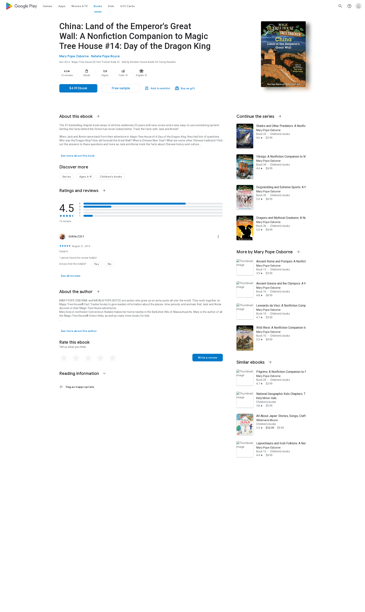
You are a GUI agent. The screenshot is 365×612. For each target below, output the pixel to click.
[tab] (47, 6)
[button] (126, 75)
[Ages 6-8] (85, 176)
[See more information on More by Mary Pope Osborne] (298, 251)
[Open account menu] (358, 6)
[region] (135, 73)
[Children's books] (111, 176)
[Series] (66, 176)
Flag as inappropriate (76, 387)
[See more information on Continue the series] (279, 116)
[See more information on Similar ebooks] (270, 362)
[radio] (63, 358)
